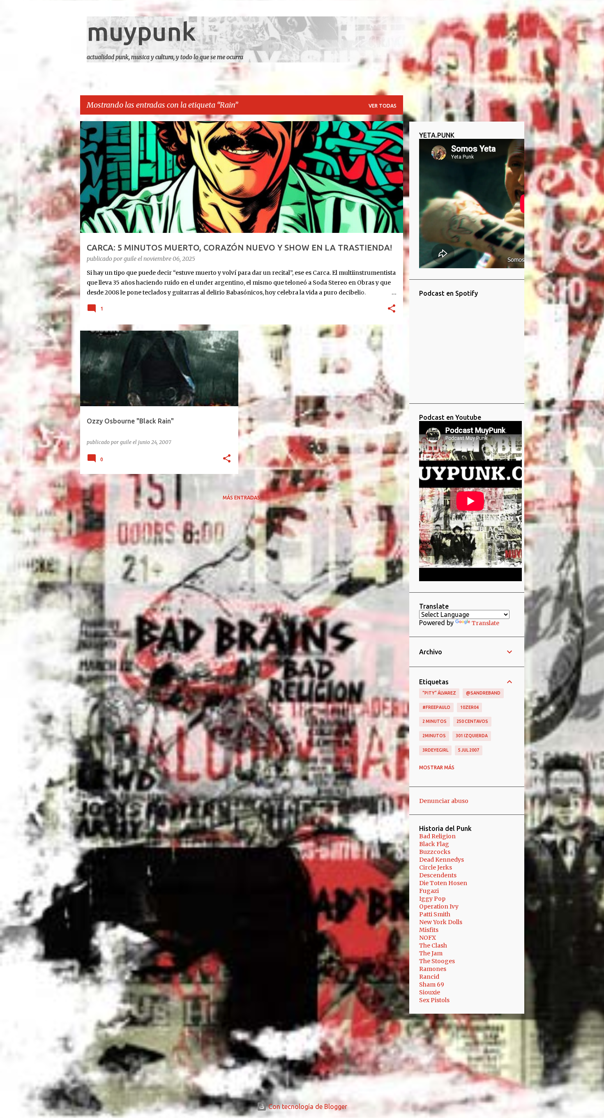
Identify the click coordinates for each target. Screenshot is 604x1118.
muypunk (141, 31)
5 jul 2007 (468, 750)
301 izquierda (472, 735)
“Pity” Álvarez (439, 692)
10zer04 (469, 707)
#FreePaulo (436, 707)
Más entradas (241, 497)
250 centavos (472, 721)
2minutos (434, 735)
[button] (392, 309)
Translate (485, 623)
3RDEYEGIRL (435, 750)
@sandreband (483, 692)
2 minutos (434, 721)
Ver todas (383, 105)
